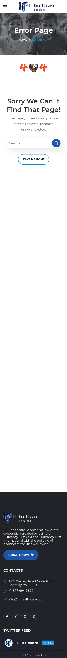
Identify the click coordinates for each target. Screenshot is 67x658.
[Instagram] (33, 616)
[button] (21, 555)
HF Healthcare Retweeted (38, 655)
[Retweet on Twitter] (22, 655)
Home (23, 39)
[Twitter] (6, 616)
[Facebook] (15, 616)
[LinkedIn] (24, 616)
